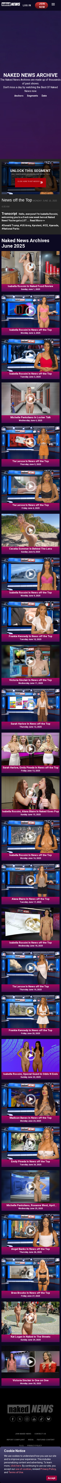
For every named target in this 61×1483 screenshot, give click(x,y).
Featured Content (45, 1440)
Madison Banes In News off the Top (31, 1117)
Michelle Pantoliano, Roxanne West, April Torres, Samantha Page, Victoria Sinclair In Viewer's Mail (30, 1205)
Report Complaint (16, 1440)
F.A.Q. (21, 1446)
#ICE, (46, 225)
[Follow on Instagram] (27, 1419)
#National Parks (10, 228)
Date (44, 95)
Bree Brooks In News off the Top (30, 1292)
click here (15, 1465)
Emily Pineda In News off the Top (30, 1161)
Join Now (42, 5)
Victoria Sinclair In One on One (30, 1380)
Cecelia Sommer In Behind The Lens (30, 548)
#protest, (37, 225)
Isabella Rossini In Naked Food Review (30, 286)
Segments (32, 95)
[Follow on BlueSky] (48, 1419)
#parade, (54, 225)
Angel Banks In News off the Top (30, 1249)
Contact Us (40, 1434)
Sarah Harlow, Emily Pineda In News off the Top (30, 767)
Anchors (18, 95)
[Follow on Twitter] (20, 1419)
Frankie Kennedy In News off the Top (30, 636)
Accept (51, 1478)
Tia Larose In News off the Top (30, 461)
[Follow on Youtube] (34, 1419)
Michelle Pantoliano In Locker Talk (30, 417)
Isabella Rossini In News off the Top (30, 329)
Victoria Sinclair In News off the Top (30, 680)
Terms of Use (15, 1472)
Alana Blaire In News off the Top (30, 898)
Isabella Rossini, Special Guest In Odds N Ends (30, 1074)
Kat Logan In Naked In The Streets (30, 1336)
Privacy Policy (48, 1469)
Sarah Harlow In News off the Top (30, 723)
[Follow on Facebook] (12, 1419)
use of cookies (23, 1469)
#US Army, (26, 225)
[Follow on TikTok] (41, 1419)
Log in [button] (27, 5)
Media (31, 1440)
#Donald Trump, (11, 225)
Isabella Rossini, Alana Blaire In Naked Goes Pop (30, 811)
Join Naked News (23, 1434)
